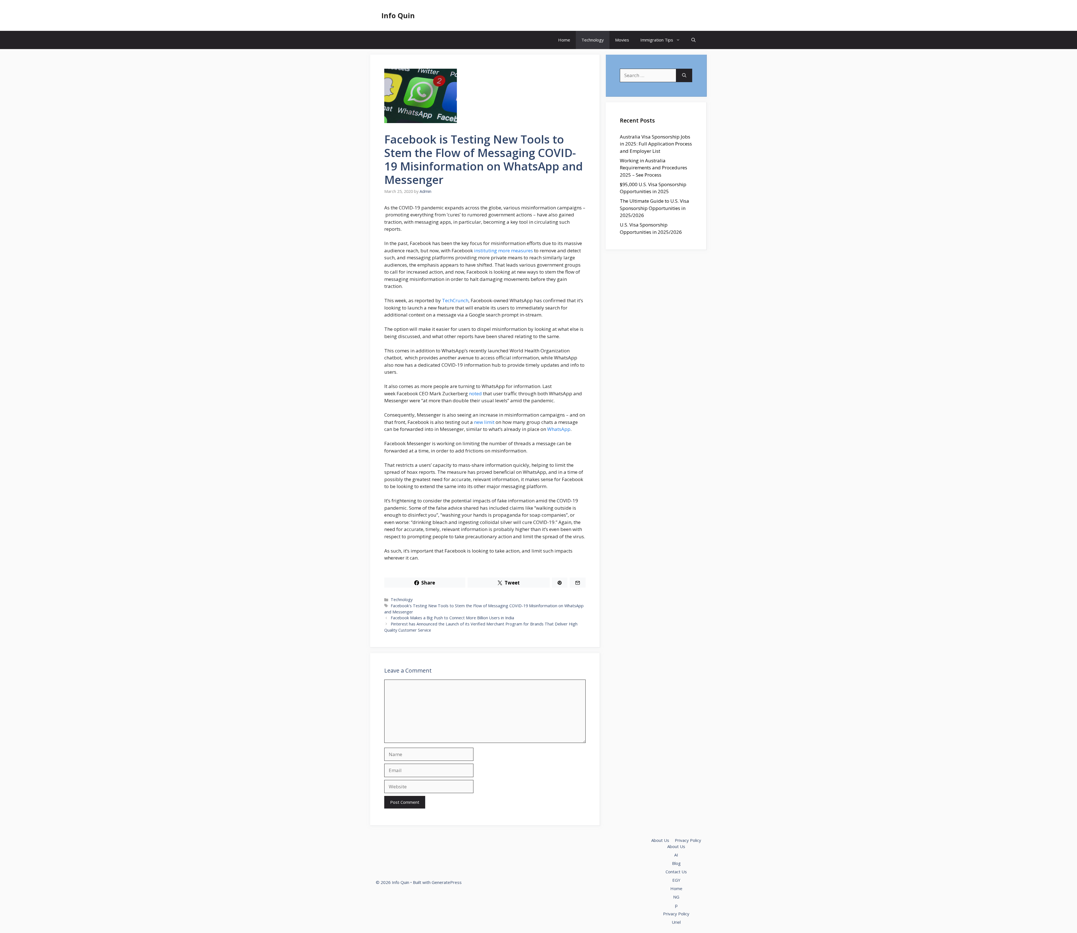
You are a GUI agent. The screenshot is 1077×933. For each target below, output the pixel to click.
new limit (484, 422)
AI (676, 855)
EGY (676, 880)
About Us (660, 840)
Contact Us (676, 871)
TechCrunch (455, 300)
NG (676, 897)
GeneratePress (447, 882)
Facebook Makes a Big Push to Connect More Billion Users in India (452, 617)
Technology (592, 40)
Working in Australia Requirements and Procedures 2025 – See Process (653, 167)
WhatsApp (558, 429)
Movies (622, 40)
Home (564, 40)
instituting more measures (503, 250)
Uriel (676, 922)
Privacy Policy (688, 840)
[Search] (684, 75)
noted (475, 393)
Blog (676, 863)
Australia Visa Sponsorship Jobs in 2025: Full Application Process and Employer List (656, 143)
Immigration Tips (656, 40)
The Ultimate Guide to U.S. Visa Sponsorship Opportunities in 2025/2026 (654, 208)
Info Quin (398, 15)
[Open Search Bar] (693, 40)
